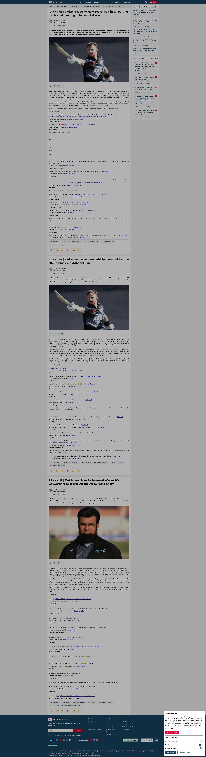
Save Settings (171, 752)
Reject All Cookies (184, 752)
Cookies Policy (169, 723)
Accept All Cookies (172, 732)
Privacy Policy (180, 723)
